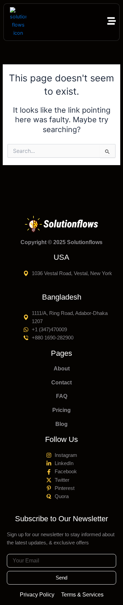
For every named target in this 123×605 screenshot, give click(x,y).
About (62, 368)
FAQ (61, 396)
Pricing (61, 410)
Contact (61, 382)
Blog (61, 424)
